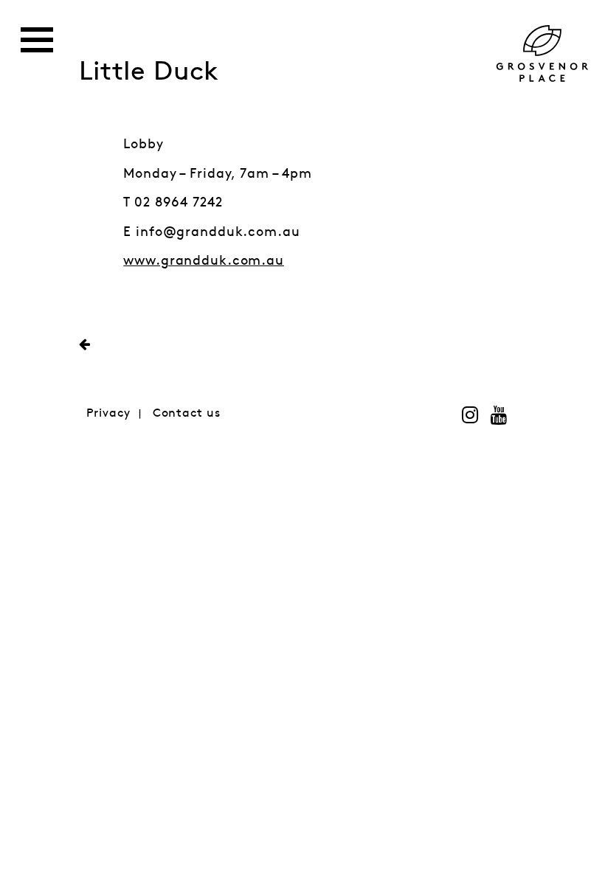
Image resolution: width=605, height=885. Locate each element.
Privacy (108, 413)
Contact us (187, 413)
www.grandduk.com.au (203, 261)
